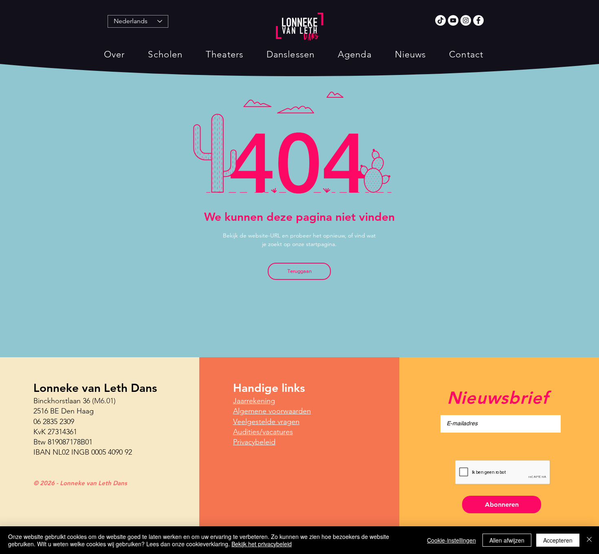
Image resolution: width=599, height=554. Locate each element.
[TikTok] (440, 20)
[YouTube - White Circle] (453, 20)
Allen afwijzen (506, 540)
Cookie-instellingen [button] (451, 540)
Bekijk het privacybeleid (261, 544)
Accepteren (558, 540)
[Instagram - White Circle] (465, 20)
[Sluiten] (589, 540)
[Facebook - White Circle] (478, 20)
